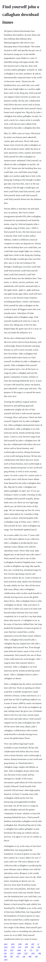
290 (32, 944)
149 (24, 956)
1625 (12, 944)
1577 (12, 953)
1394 (20, 944)
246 (11, 956)
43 (25, 950)
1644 (19, 950)
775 (31, 950)
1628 (19, 953)
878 (26, 947)
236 (5, 953)
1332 (5, 947)
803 (32, 947)
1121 (19, 947)
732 (37, 950)
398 (5, 956)
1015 (33, 953)
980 (30, 956)
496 (39, 953)
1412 (5, 944)
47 (38, 944)
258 (26, 944)
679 (17, 956)
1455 (5, 959)
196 (38, 947)
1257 (26, 953)
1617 (12, 950)
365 (5, 950)
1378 (12, 947)
